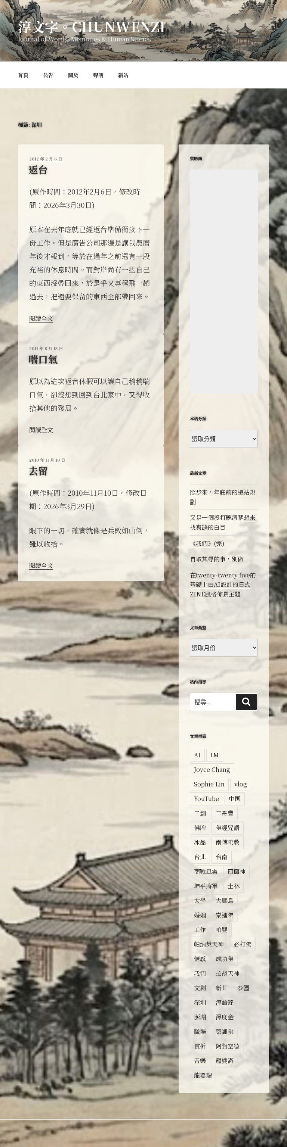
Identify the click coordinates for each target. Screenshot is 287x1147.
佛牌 (200, 827)
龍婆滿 (225, 1060)
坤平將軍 (206, 886)
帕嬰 (222, 929)
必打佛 (242, 944)
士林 (234, 886)
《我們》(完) (207, 543)
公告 (48, 75)
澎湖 (200, 1017)
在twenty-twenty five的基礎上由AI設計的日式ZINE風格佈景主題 (223, 584)
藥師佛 (225, 1031)
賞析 (200, 1046)
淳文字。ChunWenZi (91, 26)
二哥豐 (225, 813)
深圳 (200, 1002)
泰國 (243, 988)
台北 (200, 857)
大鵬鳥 (225, 900)
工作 (200, 929)
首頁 (23, 75)
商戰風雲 (206, 871)
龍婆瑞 (203, 1075)
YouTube (206, 798)
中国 (235, 798)
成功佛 (225, 958)
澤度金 (225, 1017)
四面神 (237, 871)
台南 (222, 857)
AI (197, 755)
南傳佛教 (228, 842)
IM (214, 755)
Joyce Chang (212, 769)
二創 (200, 813)
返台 (38, 169)
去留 (38, 470)
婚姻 (200, 915)
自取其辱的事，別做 (217, 559)
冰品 (200, 842)
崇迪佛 (225, 915)
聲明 (98, 75)
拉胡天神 (228, 973)
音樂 (200, 1060)
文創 (200, 988)
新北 (222, 988)
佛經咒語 (228, 827)
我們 (200, 973)
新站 (123, 75)
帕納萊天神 (209, 944)
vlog (240, 784)
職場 (200, 1031)
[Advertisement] (224, 281)
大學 (200, 900)
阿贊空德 (228, 1046)
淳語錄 (225, 1002)
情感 (200, 958)
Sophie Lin (209, 784)
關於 (73, 75)
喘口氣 (43, 359)
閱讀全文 (41, 318)
